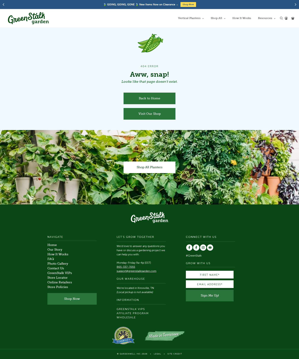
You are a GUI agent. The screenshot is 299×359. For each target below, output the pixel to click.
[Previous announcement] (3, 4)
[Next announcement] (295, 4)
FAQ (50, 259)
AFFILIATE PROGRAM (133, 313)
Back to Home (149, 98)
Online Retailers (59, 282)
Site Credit (174, 354)
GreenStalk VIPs (59, 273)
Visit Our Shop (149, 114)
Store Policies (57, 287)
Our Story (54, 250)
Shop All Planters (149, 167)
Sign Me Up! (210, 295)
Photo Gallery (57, 264)
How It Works (57, 254)
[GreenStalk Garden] (28, 18)
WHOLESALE (126, 317)
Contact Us (55, 268)
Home (52, 245)
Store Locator (57, 278)
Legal (157, 354)
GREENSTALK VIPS (131, 309)
